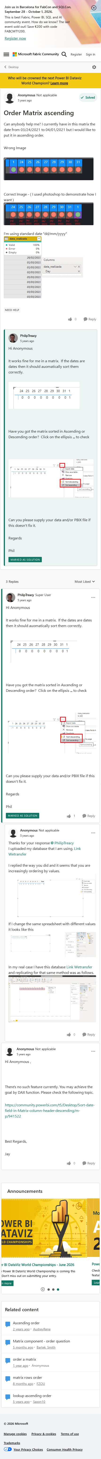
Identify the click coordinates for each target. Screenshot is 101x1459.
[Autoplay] (43, 1289)
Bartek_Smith (46, 1347)
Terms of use (70, 1434)
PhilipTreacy (28, 335)
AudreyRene (41, 1329)
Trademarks (12, 1443)
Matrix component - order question (41, 1341)
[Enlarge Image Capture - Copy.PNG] (48, 214)
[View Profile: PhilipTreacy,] (13, 338)
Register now (15, 38)
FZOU (41, 1383)
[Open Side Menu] (6, 54)
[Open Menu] (94, 67)
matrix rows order (27, 1377)
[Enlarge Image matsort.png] (50, 478)
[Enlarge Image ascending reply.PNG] (52, 897)
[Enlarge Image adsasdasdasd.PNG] (62, 267)
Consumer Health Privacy (65, 1449)
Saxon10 (39, 1401)
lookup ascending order (32, 1395)
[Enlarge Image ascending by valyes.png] (52, 998)
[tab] (48, 1289)
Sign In (90, 54)
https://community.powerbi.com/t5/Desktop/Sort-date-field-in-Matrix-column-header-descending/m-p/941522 (50, 1110)
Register (76, 54)
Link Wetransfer (79, 966)
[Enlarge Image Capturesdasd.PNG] (23, 267)
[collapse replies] (50, 591)
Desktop (13, 67)
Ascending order (26, 1323)
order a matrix (24, 1359)
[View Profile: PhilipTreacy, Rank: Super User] (10, 597)
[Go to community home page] (36, 54)
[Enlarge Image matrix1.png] (44, 395)
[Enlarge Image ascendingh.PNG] (52, 944)
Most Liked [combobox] (85, 581)
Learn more (59, 83)
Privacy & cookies (43, 1434)
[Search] (64, 54)
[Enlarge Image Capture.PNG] (48, 169)
